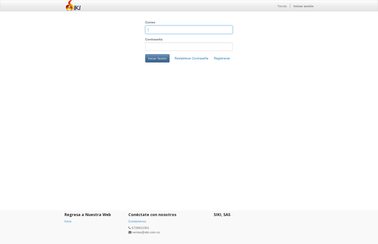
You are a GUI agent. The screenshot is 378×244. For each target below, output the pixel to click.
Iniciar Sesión (157, 58)
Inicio (68, 221)
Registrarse (222, 58)
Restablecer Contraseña (191, 58)
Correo (150, 22)
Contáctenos (137, 221)
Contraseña (154, 39)
